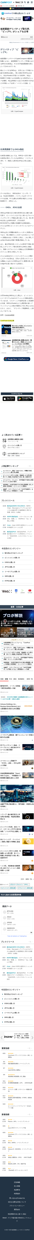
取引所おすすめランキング (14, 553)
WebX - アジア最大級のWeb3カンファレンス (17, 1219)
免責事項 (17, 1190)
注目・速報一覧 (26, 879)
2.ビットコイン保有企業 (8, 888)
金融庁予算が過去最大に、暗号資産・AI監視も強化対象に (17, 805)
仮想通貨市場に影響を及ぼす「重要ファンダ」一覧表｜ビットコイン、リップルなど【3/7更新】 (22, 341)
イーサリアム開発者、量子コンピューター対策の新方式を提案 (17, 736)
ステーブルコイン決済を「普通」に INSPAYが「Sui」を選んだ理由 (19, 519)
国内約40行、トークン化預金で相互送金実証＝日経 (10, 687)
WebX (30, 1239)
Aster (9, 525)
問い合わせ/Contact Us (17, 1198)
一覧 (29, 466)
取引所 (23, 1239)
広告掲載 (17, 1182)
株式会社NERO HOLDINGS (16, 506)
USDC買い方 (20, 6)
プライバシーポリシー (17, 1206)
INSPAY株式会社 (12, 516)
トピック (17, 1239)
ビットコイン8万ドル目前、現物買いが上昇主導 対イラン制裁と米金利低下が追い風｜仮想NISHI (10, 854)
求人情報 (17, 1186)
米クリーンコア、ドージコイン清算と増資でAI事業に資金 (10, 841)
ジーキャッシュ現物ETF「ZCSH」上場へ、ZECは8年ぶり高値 (10, 763)
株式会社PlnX (11, 531)
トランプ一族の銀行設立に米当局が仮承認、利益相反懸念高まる (10, 817)
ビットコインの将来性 (8, 6)
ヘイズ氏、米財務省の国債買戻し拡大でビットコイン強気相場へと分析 (10, 868)
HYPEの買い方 (10, 581)
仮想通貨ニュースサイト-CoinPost (20, 1230)
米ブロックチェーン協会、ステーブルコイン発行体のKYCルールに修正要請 (10, 747)
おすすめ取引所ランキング (16, 453)
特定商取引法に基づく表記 (17, 1214)
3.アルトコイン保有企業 (25, 888)
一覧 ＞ (30, 639)
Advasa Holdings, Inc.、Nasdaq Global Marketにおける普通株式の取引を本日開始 (10, 706)
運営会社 (17, 1209)
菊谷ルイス (4, 37)
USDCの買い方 (10, 562)
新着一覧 (10, 1239)
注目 (31, 37)
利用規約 (17, 1193)
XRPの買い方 (9, 576)
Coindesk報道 (9, 315)
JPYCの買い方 (10, 567)
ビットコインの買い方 (15, 445)
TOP (4, 1239)
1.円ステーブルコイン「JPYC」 (19, 884)
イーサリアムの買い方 (12, 571)
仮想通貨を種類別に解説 (15, 439)
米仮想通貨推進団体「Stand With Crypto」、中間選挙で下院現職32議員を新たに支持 (10, 776)
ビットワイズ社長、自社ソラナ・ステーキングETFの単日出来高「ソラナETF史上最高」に (10, 829)
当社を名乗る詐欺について (17, 1202)
